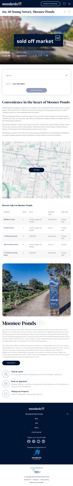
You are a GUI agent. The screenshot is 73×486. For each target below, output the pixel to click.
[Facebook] (29, 441)
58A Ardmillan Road (11, 244)
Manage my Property (20, 391)
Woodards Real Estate (34, 414)
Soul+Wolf (40, 482)
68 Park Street (9, 228)
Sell (36, 423)
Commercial (36, 432)
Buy (36, 418)
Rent (36, 427)
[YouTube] (38, 441)
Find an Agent (17, 371)
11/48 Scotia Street (10, 236)
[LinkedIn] (43, 441)
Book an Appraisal (19, 381)
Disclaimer (27, 480)
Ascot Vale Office (18, 84)
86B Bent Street (9, 219)
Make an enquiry (36, 90)
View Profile (11, 363)
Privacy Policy (44, 480)
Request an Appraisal (50, 4)
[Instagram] (33, 441)
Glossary (35, 480)
